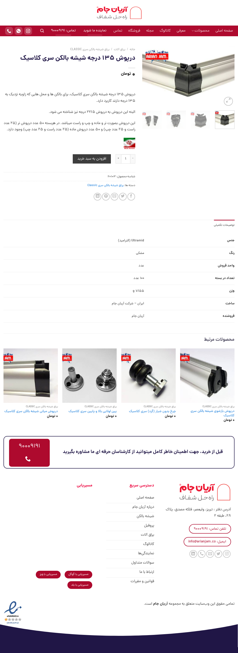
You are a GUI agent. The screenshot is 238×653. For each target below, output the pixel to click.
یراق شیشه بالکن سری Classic (89, 49)
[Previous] (227, 76)
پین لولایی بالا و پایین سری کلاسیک (93, 411)
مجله (150, 31)
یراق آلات (119, 49)
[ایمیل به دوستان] (114, 196)
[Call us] (201, 554)
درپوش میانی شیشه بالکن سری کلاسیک (31, 411)
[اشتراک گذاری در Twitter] (123, 196)
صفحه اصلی (224, 31)
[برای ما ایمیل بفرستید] (210, 554)
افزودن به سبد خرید (91, 159)
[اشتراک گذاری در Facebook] (131, 196)
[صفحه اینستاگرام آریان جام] (28, 31)
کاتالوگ (165, 31)
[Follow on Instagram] (227, 554)
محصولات (202, 31)
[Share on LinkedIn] (97, 196)
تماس (117, 31)
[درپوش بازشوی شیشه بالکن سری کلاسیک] (207, 375)
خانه (132, 49)
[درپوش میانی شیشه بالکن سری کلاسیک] (30, 375)
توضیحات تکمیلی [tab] (224, 225)
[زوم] (228, 101)
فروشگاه (134, 31)
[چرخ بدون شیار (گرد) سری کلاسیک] (148, 375)
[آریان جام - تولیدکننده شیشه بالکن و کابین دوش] (119, 12)
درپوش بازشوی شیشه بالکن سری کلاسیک (213, 413)
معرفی (181, 31)
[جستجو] (42, 30)
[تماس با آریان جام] (9, 31)
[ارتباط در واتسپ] (19, 31)
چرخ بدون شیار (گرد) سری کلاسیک (152, 411)
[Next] (146, 76)
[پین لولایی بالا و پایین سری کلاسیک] (89, 375)
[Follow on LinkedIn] (193, 554)
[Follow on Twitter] (218, 554)
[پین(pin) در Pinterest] (106, 196)
